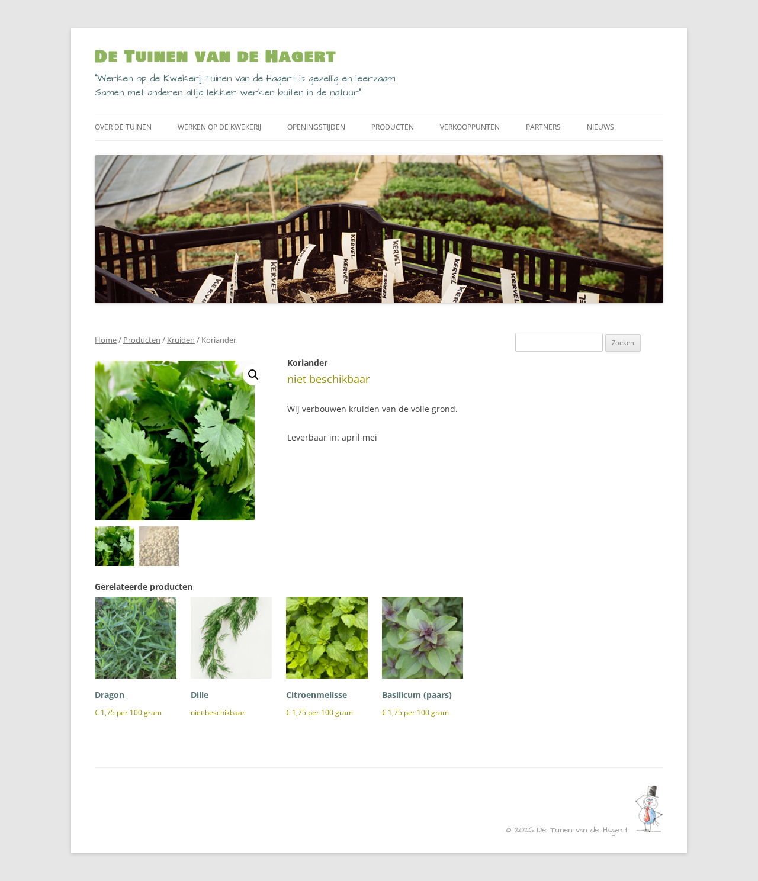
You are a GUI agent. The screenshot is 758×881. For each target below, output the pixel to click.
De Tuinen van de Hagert (215, 57)
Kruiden (181, 340)
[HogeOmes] (649, 830)
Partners (543, 127)
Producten (392, 127)
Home (106, 340)
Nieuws (600, 127)
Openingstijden (316, 127)
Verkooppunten (470, 127)
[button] (253, 374)
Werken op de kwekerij (219, 127)
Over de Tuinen (123, 127)
